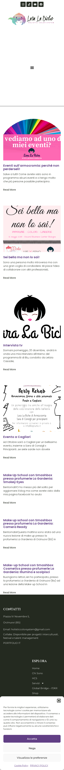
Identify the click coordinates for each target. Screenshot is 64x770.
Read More (9, 189)
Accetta (32, 738)
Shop (35, 693)
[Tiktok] (29, 4)
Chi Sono (37, 673)
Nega (32, 748)
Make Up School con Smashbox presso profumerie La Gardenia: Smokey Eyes (28, 478)
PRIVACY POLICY (39, 765)
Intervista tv (13, 345)
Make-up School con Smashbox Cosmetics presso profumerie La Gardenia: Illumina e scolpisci (28, 568)
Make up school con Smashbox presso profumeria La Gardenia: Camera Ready (28, 523)
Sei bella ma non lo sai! (21, 257)
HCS (34, 678)
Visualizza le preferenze (32, 757)
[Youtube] (35, 4)
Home (35, 668)
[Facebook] (41, 4)
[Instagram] (23, 4)
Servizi (36, 683)
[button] (59, 700)
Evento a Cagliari (17, 437)
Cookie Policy (21, 765)
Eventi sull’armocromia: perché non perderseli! (31, 167)
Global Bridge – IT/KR (44, 688)
